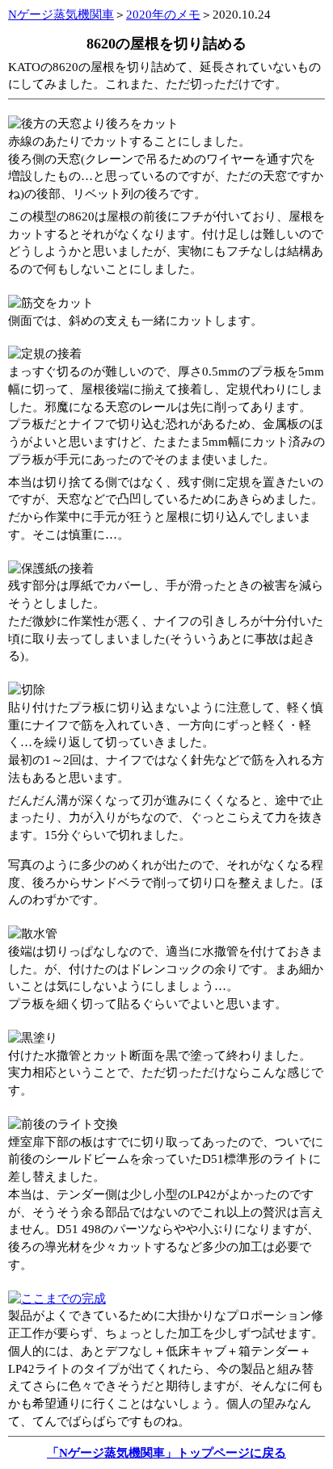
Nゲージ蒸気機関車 (61, 14)
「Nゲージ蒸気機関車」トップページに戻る (166, 1452)
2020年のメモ (163, 14)
